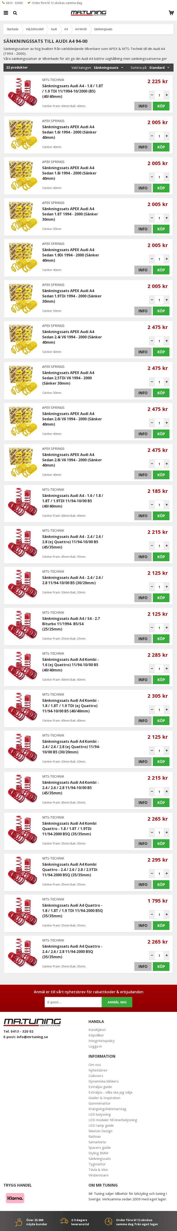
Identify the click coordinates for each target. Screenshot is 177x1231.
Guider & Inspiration (104, 1097)
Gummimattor (99, 1103)
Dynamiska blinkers (103, 1081)
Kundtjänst (97, 1029)
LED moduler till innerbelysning (112, 1120)
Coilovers (95, 1075)
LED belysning (99, 1114)
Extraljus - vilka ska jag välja (110, 1092)
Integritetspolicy (101, 1040)
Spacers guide (99, 1147)
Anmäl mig (117, 1002)
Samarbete (97, 1142)
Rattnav (94, 1136)
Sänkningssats (99, 1158)
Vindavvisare (98, 1175)
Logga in (95, 1046)
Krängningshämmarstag (107, 1108)
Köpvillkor (96, 1035)
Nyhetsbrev (97, 1070)
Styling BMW (98, 1153)
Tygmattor (97, 1164)
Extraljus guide (100, 1086)
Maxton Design (100, 1131)
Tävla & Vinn (98, 1169)
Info (143, 106)
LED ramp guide (101, 1125)
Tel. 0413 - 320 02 (18, 1031)
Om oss (94, 1064)
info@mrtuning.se (32, 1036)
